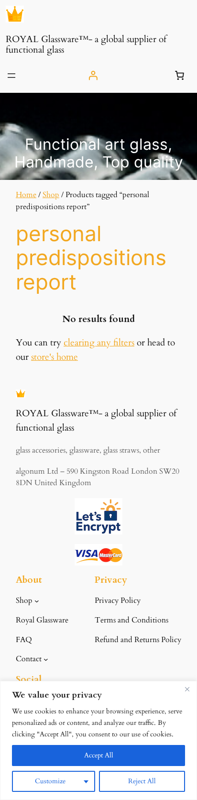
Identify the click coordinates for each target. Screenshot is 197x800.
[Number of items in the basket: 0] (179, 75)
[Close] (187, 689)
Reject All (142, 781)
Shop (51, 194)
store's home (54, 357)
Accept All (98, 755)
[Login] (92, 75)
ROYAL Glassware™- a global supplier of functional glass (86, 44)
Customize (50, 781)
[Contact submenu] (46, 659)
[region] (98, 740)
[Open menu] (11, 75)
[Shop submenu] (36, 601)
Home (26, 194)
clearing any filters (99, 342)
